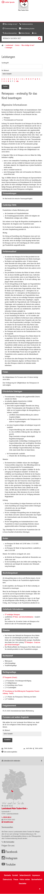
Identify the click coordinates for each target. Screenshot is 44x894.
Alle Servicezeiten (9, 842)
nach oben (29, 748)
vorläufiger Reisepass (13, 615)
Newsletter (22, 884)
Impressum (36, 875)
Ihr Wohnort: (5, 71)
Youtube (11, 864)
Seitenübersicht (25, 875)
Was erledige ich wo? (10, 24)
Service (17, 45)
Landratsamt (9, 45)
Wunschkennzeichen (10, 33)
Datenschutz (7, 880)
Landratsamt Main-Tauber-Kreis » (15, 809)
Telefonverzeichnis (27, 24)
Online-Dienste (25, 33)
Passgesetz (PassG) (11, 678)
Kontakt (15, 875)
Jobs (35, 33)
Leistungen (9, 48)
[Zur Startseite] (23, 5)
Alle (17, 81)
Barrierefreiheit (37, 880)
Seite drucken (8, 748)
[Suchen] (39, 38)
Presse (15, 880)
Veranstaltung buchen (27, 29)
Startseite (7, 875)
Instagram (11, 858)
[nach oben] (39, 889)
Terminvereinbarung (10, 29)
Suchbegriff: (5, 63)
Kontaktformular (8, 822)
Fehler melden (25, 880)
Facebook (11, 852)
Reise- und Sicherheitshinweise (24, 617)
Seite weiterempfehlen (10, 752)
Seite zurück (38, 748)
